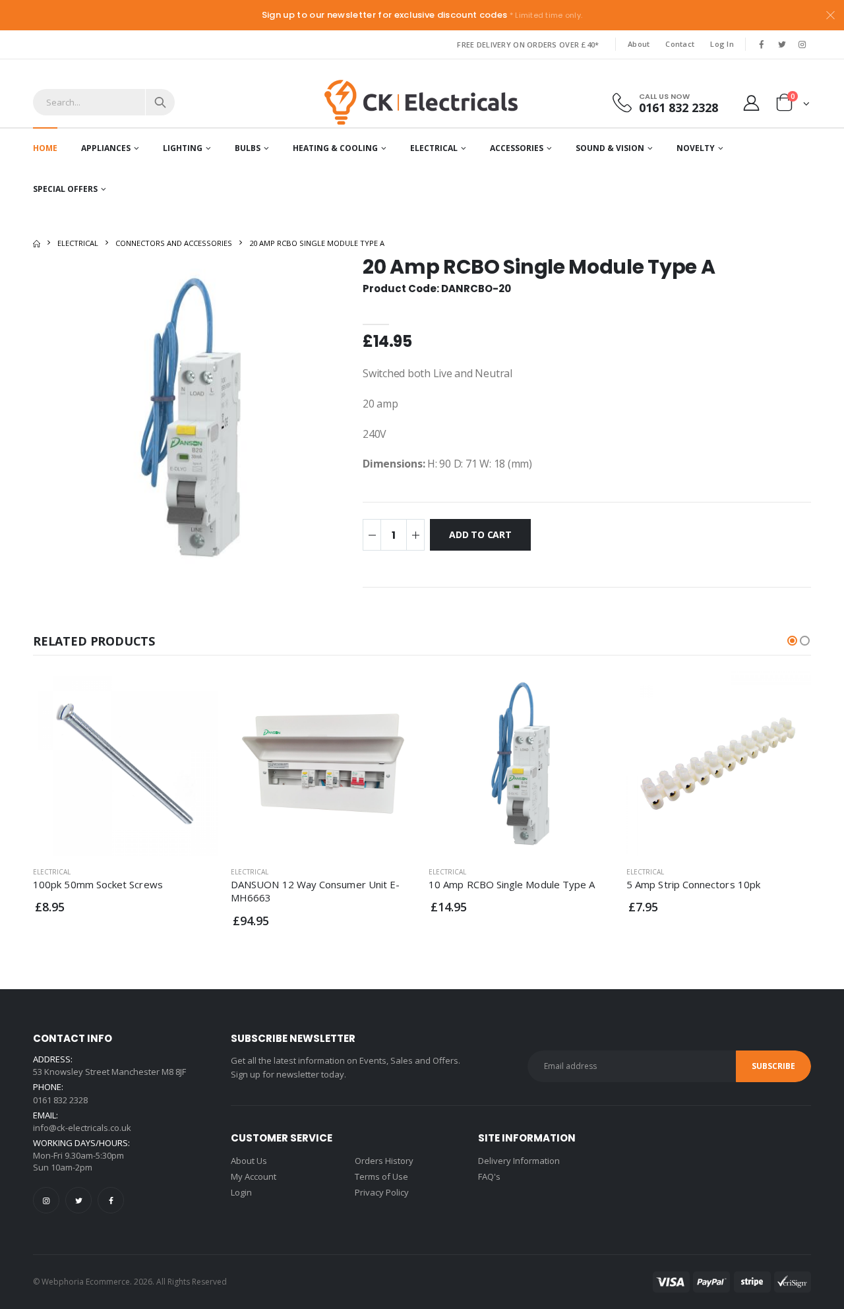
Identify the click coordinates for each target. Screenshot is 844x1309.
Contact (679, 44)
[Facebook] (111, 1200)
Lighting (182, 148)
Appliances (106, 148)
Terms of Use (381, 1176)
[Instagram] (46, 1200)
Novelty (696, 148)
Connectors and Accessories (173, 243)
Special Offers (65, 189)
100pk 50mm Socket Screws (98, 884)
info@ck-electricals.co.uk (82, 1128)
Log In (722, 44)
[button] (793, 105)
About (638, 44)
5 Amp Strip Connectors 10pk (693, 884)
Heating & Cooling (335, 148)
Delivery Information (519, 1161)
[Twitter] (78, 1200)
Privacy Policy (382, 1192)
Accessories (516, 148)
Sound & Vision (610, 148)
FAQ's (489, 1176)
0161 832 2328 (678, 107)
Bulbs (247, 148)
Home (45, 148)
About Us (249, 1161)
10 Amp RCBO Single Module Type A (512, 884)
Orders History (384, 1161)
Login (241, 1192)
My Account (253, 1176)
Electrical (434, 148)
